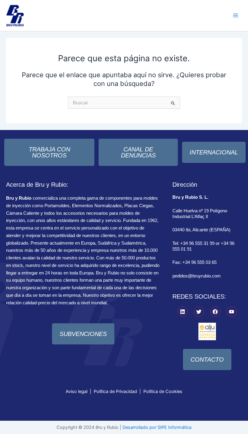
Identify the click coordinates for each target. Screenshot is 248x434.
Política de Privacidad (115, 391)
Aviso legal (76, 391)
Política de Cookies (162, 391)
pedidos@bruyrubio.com (196, 276)
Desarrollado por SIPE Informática (156, 427)
